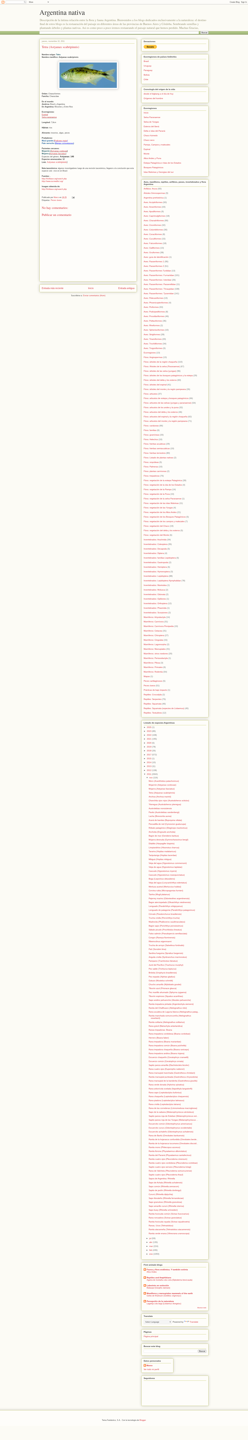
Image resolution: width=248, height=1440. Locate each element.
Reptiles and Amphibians (159, 1277)
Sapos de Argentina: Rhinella (162, 1178)
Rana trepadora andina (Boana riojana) (166, 1053)
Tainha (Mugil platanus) (159, 894)
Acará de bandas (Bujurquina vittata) (165, 820)
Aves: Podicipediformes (154, 312)
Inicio (91, 288)
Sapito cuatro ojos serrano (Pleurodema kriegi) (170, 1167)
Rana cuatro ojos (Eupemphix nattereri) (167, 1069)
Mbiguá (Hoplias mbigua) (160, 859)
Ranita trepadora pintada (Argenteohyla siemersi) (171, 1004)
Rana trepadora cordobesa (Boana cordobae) (169, 1034)
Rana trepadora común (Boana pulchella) (167, 1045)
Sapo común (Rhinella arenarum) (164, 1186)
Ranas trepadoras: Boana (160, 1030)
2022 (149, 735)
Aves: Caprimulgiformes (154, 216)
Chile (146, 79)
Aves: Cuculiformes (152, 239)
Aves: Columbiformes (153, 230)
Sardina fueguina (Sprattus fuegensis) (166, 953)
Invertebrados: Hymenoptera (157, 571)
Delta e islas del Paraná (154, 131)
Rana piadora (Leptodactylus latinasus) (166, 1100)
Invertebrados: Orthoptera (155, 603)
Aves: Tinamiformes (153, 339)
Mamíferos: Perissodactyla (156, 658)
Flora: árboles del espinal (155, 384)
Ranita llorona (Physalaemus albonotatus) (168, 1151)
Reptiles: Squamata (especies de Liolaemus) (164, 708)
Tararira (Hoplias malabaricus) (162, 851)
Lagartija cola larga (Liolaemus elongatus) (164, 1304)
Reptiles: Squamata (152, 704)
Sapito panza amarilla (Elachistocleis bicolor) (169, 1065)
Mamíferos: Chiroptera (154, 635)
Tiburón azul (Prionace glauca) (163, 988)
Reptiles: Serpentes (152, 699)
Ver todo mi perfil (151, 1369)
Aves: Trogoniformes (153, 348)
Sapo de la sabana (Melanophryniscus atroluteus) (171, 1112)
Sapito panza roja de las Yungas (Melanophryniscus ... (173, 1120)
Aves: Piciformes (151, 307)
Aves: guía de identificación (156, 257)
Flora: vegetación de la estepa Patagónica (163, 480)
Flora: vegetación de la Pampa (158, 489)
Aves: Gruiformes (151, 252)
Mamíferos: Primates (153, 667)
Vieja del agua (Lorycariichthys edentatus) (168, 882)
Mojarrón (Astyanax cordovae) (162, 785)
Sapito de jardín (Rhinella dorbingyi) (165, 1190)
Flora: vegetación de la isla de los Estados (163, 485)
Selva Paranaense (152, 117)
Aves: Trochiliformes (153, 343)
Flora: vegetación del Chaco (156, 526)
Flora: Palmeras (151, 466)
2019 (149, 747)
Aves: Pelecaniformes (153, 298)
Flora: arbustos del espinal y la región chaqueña (165, 416)
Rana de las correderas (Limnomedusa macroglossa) (173, 1108)
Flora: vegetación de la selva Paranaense (162, 498)
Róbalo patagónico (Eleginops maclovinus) (168, 828)
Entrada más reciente (52, 288)
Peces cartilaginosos (153, 681)
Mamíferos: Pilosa (152, 663)
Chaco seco (149, 140)
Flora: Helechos (151, 439)
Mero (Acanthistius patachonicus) (164, 781)
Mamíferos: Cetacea (153, 631)
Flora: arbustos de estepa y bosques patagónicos (166, 398)
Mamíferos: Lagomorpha (155, 644)
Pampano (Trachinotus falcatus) (163, 961)
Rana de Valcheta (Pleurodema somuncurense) (170, 1171)
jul (150, 1238)
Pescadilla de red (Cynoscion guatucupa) (167, 824)
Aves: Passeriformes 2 (154, 266)
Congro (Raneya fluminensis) (162, 937)
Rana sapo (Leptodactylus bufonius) (165, 1092)
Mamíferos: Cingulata (153, 640)
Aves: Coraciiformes (153, 234)
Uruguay (147, 66)
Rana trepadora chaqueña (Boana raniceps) (169, 1049)
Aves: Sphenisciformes (154, 330)
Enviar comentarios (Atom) (94, 295)
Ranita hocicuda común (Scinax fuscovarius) (169, 1214)
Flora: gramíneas (151, 435)
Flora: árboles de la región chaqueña (160, 362)
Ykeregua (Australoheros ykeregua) (165, 804)
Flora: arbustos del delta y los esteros (161, 412)
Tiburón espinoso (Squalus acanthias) (166, 996)
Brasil (146, 61)
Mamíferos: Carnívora (154, 621)
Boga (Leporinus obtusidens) (162, 879)
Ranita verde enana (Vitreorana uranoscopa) (169, 1233)
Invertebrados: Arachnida (155, 539)
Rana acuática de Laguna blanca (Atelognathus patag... (174, 1012)
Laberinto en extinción (158, 1285)
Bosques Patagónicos (153, 167)
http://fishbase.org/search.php (54, 189)
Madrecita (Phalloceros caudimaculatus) (167, 922)
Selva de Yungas (151, 122)
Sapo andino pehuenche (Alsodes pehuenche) (170, 1000)
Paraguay (148, 70)
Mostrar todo (201, 1308)
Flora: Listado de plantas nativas (158, 457)
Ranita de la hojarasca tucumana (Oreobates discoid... (173, 1143)
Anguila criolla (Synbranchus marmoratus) (168, 957)
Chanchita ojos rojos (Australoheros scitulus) (169, 800)
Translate (194, 1322)
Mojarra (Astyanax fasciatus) (162, 789)
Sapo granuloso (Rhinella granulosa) (165, 1202)
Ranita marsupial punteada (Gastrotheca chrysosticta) (173, 1077)
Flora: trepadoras (151, 476)
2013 (149, 766)
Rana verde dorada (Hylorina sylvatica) (166, 1084)
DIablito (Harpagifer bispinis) (162, 843)
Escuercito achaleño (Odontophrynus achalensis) (171, 1131)
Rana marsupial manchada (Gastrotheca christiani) (172, 1073)
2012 (149, 770)
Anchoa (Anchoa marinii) (160, 796)
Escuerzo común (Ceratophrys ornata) (166, 1061)
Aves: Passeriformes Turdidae (157, 271)
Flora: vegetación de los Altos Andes (160, 512)
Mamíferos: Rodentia (153, 672)
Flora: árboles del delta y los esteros (160, 380)
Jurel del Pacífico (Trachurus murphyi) (166, 965)
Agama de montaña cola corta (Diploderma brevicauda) (169, 1280)
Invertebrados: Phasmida (155, 608)
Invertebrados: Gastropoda (156, 562)
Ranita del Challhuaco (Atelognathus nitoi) (168, 1008)
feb (151, 1250)
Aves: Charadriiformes (154, 220)
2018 (149, 750)
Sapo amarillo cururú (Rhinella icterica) (166, 1206)
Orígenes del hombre (153, 98)
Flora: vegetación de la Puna (157, 494)
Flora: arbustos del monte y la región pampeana (165, 421)
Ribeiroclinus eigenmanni (160, 941)
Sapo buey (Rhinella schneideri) (163, 1210)
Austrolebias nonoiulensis (160, 808)
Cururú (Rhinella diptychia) (161, 1194)
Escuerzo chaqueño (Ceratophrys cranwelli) (168, 1057)
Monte (146, 154)
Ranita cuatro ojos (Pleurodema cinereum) (168, 1159)
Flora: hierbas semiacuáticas (157, 448)
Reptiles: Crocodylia (153, 694)
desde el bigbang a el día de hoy (158, 94)
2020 (149, 743)
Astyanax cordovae (59, 151)
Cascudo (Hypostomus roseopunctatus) (167, 875)
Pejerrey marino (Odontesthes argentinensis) (169, 898)
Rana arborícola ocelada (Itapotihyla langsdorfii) (170, 1088)
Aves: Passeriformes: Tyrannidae (159, 293)
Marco (150, 1365)
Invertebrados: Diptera (154, 553)
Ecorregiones (150, 353)
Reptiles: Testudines (153, 713)
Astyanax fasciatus (58, 154)
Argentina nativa (62, 12)
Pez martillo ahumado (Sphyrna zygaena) (167, 992)
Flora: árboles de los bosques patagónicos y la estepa (168, 375)
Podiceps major (60, 141)
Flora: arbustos (150, 394)
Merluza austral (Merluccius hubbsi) (165, 887)
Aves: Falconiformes (153, 243)
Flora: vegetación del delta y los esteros (162, 530)
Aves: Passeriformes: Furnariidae (159, 275)
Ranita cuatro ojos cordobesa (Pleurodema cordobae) (173, 1163)
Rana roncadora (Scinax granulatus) (165, 1218)
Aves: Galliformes (152, 248)
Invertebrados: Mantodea (155, 585)
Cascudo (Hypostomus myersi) (163, 871)
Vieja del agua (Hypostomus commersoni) (168, 863)
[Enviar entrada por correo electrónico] (73, 197)
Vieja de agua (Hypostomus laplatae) (165, 867)
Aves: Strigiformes (152, 334)
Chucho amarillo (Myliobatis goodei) (165, 984)
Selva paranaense (49, 117)
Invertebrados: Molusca (154, 590)
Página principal (151, 1336)
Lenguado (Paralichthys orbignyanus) (166, 906)
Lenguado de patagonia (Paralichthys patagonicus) (172, 910)
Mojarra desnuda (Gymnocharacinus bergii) (168, 839)
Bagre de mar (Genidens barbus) (164, 836)
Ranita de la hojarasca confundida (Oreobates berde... (173, 1139)
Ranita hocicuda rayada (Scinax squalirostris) (169, 1222)
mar (151, 1246)
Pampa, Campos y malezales (157, 144)
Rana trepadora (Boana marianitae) (165, 1041)
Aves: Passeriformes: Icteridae (157, 280)
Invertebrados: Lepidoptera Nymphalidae (162, 580)
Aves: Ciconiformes (152, 225)
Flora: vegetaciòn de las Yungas (158, 507)
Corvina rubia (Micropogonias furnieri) (166, 890)
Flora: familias (150, 430)
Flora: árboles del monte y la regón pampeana (165, 389)
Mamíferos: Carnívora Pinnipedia (159, 626)
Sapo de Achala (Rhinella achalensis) (165, 1182)
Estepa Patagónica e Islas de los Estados (162, 163)
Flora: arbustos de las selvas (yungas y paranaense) (167, 403)
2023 (149, 731)
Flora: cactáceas (151, 425)
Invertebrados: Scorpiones (156, 612)
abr (151, 1242)
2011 (149, 774)
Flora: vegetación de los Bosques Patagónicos (165, 517)
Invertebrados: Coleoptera (155, 544)
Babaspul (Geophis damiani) (158, 1288)
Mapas (147, 676)
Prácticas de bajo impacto (155, 690)
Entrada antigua (126, 288)
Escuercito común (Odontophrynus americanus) (170, 1124)
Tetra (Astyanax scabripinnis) (162, 793)
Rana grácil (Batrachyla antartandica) (166, 1026)
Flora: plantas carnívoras (155, 471)
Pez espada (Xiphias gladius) (162, 977)
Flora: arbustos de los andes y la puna (161, 407)
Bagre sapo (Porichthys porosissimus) (166, 926)
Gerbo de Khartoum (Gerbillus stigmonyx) (164, 1296)
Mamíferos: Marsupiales (155, 649)
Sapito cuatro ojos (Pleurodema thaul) (166, 1175)
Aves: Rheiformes (152, 325)
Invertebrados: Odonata (154, 594)
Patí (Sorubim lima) (157, 949)
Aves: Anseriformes (152, 207)
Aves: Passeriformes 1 (154, 261)
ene (151, 1254)
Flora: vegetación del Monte (156, 535)
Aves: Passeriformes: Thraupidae (159, 289)
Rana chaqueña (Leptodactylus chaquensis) (169, 1096)
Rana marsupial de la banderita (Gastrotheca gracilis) (173, 1081)
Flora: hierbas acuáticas (154, 444)
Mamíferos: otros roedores (156, 653)
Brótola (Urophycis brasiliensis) (163, 973)
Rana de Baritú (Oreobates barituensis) (166, 1135)
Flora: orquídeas (151, 462)
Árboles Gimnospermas (154, 193)
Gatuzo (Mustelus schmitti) (161, 980)
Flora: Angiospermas (153, 357)
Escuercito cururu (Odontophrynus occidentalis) (170, 1128)
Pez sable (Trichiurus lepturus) (162, 969)
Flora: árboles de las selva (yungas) (160, 371)
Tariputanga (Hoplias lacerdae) (163, 855)
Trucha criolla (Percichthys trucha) (164, 918)
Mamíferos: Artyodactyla (155, 617)
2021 (149, 739)
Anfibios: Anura (150, 189)
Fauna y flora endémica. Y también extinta (167, 1269)
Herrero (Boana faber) (159, 1038)
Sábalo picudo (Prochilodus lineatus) (165, 930)
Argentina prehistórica (154, 198)
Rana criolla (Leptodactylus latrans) (165, 1104)
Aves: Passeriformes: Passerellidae (160, 284)
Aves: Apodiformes (152, 211)
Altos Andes (152, 1272)
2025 (149, 727)
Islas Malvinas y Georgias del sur (159, 172)
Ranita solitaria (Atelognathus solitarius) (167, 1022)
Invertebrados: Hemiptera (155, 567)
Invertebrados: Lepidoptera (156, 576)
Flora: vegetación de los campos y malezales (164, 521)
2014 (149, 762)
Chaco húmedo (151, 135)
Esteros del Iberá (151, 126)
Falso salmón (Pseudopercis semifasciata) (168, 933)
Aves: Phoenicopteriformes (156, 302)
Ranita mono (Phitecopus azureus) (164, 1147)
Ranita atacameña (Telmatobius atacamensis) (169, 1229)
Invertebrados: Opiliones (155, 599)
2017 (149, 754)
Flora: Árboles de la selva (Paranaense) (162, 366)
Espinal (45, 115)
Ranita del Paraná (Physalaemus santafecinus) (170, 1155)
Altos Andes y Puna (152, 158)
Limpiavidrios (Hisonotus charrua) (164, 847)
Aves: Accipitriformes (153, 202)
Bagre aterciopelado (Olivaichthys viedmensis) (170, 902)
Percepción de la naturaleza (160, 1301)
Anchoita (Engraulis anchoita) (162, 832)
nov (151, 777)
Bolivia (147, 75)
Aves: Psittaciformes (153, 321)
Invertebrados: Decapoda (155, 549)
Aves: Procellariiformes (154, 316)
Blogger (143, 1420)
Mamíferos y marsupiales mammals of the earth (170, 1293)
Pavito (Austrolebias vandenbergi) (164, 812)
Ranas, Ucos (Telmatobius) (161, 1225)
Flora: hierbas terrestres (155, 453)
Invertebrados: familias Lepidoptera (160, 558)
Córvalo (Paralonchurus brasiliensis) (165, 914)
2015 (149, 758)
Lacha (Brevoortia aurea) (160, 816)
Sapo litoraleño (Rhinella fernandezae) (166, 1198)
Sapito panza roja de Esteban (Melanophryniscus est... (173, 1116)
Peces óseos (56, 200)
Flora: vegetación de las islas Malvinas (161, 503)
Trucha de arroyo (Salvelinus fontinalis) (166, 945)
